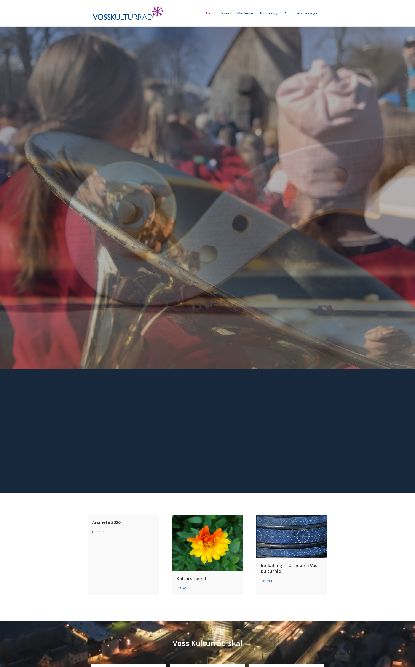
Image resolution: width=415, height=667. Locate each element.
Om (287, 13)
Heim (210, 13)
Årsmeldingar (308, 13)
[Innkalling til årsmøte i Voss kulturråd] (291, 536)
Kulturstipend (191, 578)
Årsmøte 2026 (106, 522)
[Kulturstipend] (207, 543)
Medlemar (245, 13)
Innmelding (269, 13)
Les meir (98, 532)
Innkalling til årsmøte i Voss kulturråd (290, 568)
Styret (226, 13)
